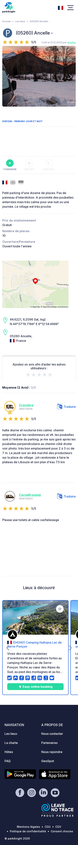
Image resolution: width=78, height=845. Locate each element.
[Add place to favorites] (60, 609)
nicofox (71, 42)
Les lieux (20, 21)
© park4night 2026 (17, 838)
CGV (58, 826)
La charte (11, 743)
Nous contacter (52, 734)
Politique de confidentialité (28, 831)
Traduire (70, 407)
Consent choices (62, 831)
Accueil (6, 21)
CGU (48, 826)
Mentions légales (28, 826)
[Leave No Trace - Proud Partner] (57, 810)
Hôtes (9, 752)
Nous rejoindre (51, 752)
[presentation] (7, 76)
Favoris (29, 169)
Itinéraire (10, 169)
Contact (49, 169)
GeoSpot (47, 761)
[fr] (60, 7)
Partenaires (49, 743)
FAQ (8, 761)
